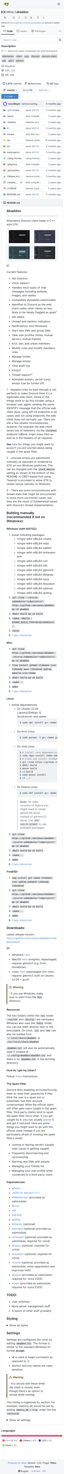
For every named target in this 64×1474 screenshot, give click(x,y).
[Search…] (60, 40)
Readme (10, 66)
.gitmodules (13, 170)
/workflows (14, 110)
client (19, 56)
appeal (47, 1119)
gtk (4, 60)
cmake (10, 134)
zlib (14, 1210)
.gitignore (12, 164)
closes (37, 188)
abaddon (22, 12)
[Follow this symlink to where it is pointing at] (21, 182)
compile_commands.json (13, 182)
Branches (34, 83)
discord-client (49, 56)
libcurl (15, 1205)
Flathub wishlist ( (34, 140)
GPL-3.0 (10, 70)
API (44, 1471)
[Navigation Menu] (59, 4)
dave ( (29, 110)
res (8, 140)
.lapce (10, 116)
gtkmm (16, 1188)
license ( (30, 188)
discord (35, 56)
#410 (35, 110)
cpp (26, 56)
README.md (13, 194)
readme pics (32, 122)
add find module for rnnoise (40, 134)
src (8, 146)
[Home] (6, 4)
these (18, 1076)
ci (8, 128)
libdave (16, 1274)
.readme (11, 122)
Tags (54, 83)
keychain (17, 1228)
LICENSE (11, 188)
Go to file (27, 90)
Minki (10, 12)
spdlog (16, 1219)
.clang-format (14, 158)
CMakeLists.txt (14, 176)
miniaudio (18, 1237)
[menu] (23, 1471)
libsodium (18, 1254)
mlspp (15, 1283)
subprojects (13, 152)
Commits (14, 83)
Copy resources (22, 635)
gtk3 (11, 60)
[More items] (60, 31)
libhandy (17, 1224)
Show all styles (18, 1325)
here (14, 444)
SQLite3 (17, 1215)
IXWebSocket (20, 1197)
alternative (8, 56)
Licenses (35, 1471)
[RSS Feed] (5, 17)
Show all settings (20, 1420)
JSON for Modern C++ (26, 1192)
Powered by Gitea (17, 1462)
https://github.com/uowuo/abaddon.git (26, 22)
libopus (16, 1245)
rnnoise (16, 1262)
